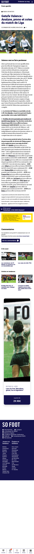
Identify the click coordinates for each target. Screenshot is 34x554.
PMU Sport (23, 180)
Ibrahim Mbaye (4, 457)
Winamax (11, 155)
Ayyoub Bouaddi (4, 465)
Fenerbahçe (15, 455)
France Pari (5, 174)
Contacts (19, 430)
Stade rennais (14, 467)
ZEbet (7, 166)
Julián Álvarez (4, 454)
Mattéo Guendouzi (5, 447)
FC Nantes (15, 469)
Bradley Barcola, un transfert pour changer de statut (8, 277)
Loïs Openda (6, 463)
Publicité (6, 436)
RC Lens (14, 460)
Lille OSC (14, 453)
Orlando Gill (5, 473)
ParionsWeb (9, 170)
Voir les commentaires (9, 240)
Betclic (10, 113)
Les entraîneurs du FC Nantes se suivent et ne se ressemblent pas (8, 254)
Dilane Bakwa (4, 468)
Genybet (12, 186)
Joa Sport (17, 178)
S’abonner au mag (24, 1)
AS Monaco (15, 465)
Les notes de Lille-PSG (24, 252)
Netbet (11, 145)
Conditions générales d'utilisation (14, 434)
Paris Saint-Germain (15, 447)
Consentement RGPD (19, 436)
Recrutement (8, 438)
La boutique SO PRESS (10, 431)
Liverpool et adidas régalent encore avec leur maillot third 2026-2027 (25, 278)
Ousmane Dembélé (5, 460)
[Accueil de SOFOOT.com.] (5, 2)
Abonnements (8, 430)
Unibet (7, 160)
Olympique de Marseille (15, 457)
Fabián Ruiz (5, 471)
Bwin (3, 191)
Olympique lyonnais (15, 451)
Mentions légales (9, 433)
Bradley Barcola (4, 451)
